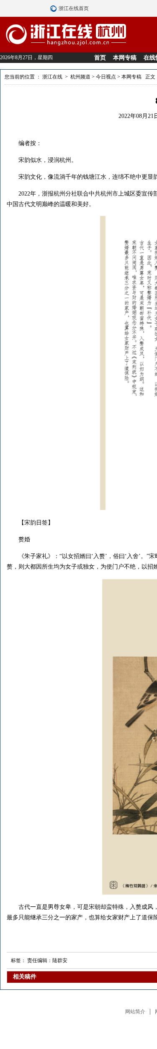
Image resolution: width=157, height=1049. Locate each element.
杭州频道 (80, 77)
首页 (100, 58)
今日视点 (106, 77)
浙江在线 (52, 77)
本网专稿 (124, 58)
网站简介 (135, 1012)
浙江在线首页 (54, 8)
